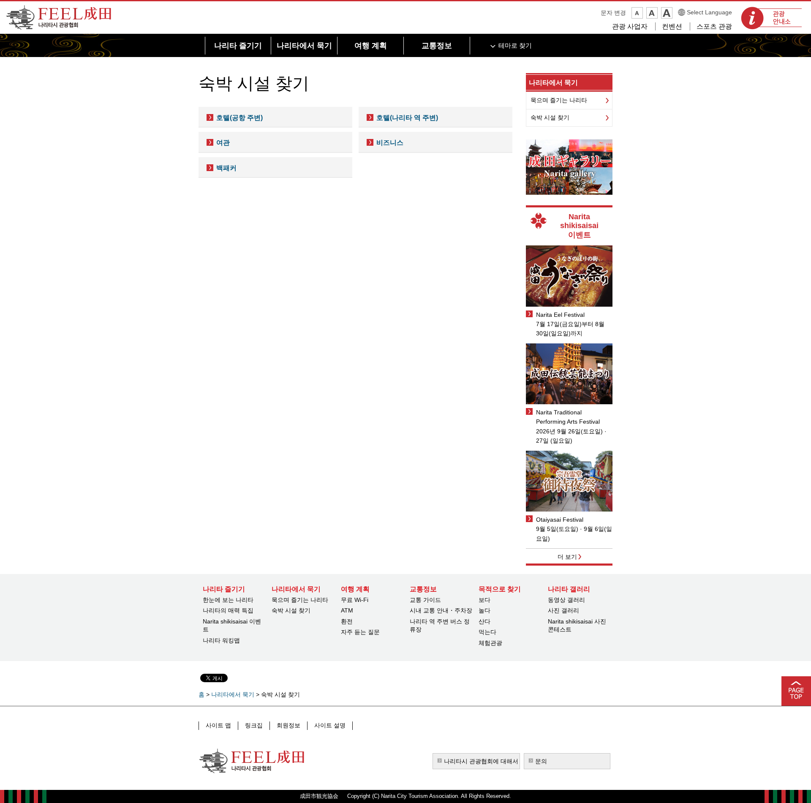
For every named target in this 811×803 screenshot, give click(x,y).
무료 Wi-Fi (354, 599)
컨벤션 (672, 26)
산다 (484, 621)
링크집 (254, 725)
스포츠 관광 (714, 26)
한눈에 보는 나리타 (228, 599)
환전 (347, 621)
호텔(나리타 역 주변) (407, 117)
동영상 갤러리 (566, 599)
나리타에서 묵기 (553, 82)
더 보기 (567, 556)
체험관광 (490, 643)
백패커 (226, 167)
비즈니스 (389, 142)
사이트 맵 (218, 725)
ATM (347, 610)
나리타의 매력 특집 (228, 610)
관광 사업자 (630, 26)
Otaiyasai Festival (559, 519)
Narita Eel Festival (560, 314)
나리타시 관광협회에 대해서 (481, 761)
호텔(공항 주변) (239, 117)
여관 (223, 142)
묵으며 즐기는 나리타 (559, 100)
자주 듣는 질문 (360, 632)
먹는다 (487, 632)
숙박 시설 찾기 (550, 117)
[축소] (637, 13)
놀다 (484, 610)
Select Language (709, 12)
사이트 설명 (330, 725)
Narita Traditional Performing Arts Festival (568, 417)
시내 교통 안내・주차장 (441, 610)
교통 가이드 (425, 599)
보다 (484, 599)
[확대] (666, 13)
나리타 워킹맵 (221, 640)
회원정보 (288, 725)
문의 (541, 761)
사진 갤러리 (563, 610)
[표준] (652, 13)
